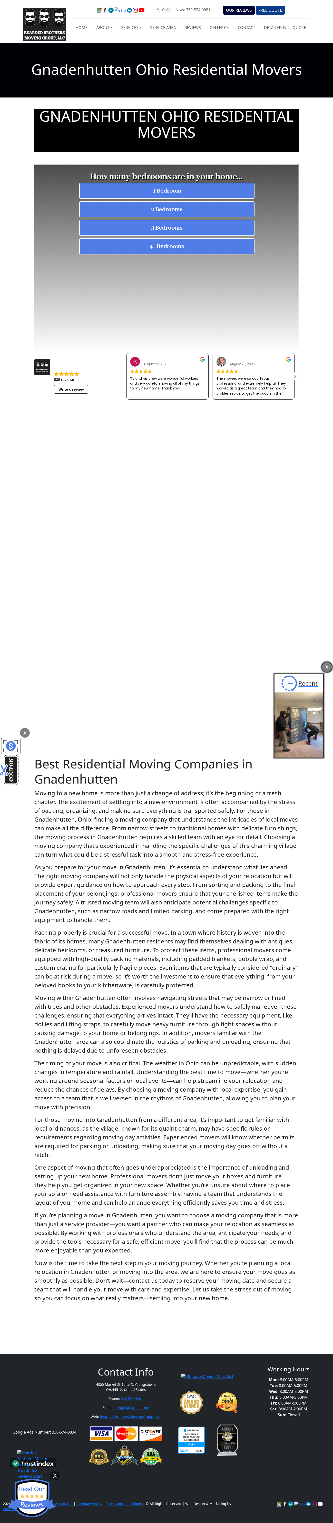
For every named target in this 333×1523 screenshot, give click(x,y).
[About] (309, 1503)
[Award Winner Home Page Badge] (191, 1402)
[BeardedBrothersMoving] (280, 1503)
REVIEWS (193, 27)
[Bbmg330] (315, 1503)
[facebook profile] (105, 9)
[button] (294, 376)
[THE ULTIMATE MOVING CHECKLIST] (207, 1376)
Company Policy (89, 1503)
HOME (82, 27)
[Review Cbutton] (31, 1498)
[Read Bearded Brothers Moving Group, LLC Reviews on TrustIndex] (33, 1463)
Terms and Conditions (124, 1503)
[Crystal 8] (227, 1440)
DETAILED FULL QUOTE (285, 27)
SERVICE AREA (163, 27)
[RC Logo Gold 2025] (227, 1402)
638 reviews (64, 379)
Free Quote (270, 10)
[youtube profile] (142, 9)
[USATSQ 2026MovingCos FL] (191, 1440)
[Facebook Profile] (285, 1503)
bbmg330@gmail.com (131, 1407)
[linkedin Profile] (300, 1503)
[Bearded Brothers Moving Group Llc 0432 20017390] (291, 1503)
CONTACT (246, 27)
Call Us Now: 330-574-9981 (186, 9)
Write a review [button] (71, 389)
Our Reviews (239, 10)
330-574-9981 (132, 1398)
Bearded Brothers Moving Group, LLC (130, 1416)
